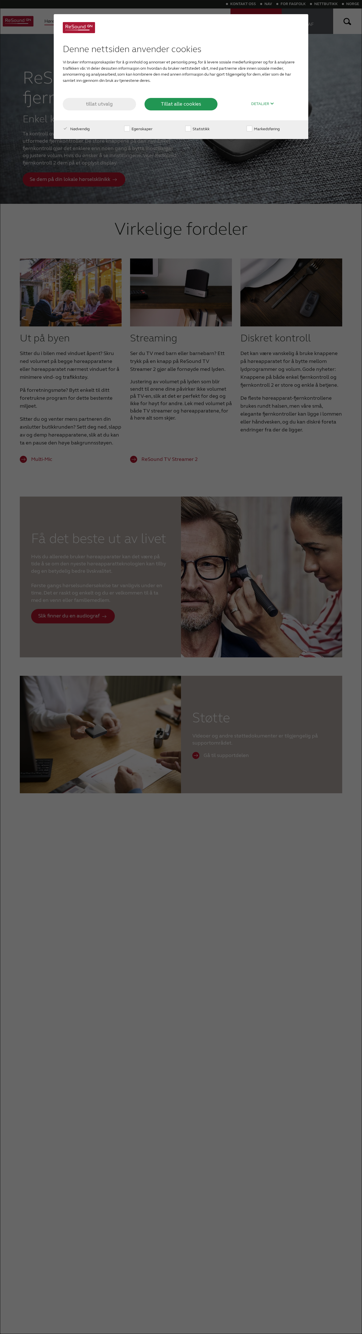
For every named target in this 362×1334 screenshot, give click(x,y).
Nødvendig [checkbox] (79, 129)
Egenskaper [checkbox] (141, 129)
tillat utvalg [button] (99, 104)
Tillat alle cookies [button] (181, 104)
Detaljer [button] (260, 104)
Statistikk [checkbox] (201, 129)
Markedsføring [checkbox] (266, 129)
